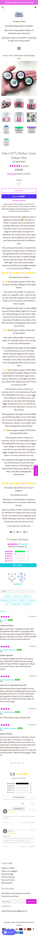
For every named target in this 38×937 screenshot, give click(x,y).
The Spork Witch (21, 922)
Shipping (10, 174)
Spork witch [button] (26, 604)
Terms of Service (8, 880)
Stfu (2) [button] (14, 600)
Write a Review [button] (20, 797)
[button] (15, 166)
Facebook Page (7, 874)
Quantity (19, 180)
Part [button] (7, 604)
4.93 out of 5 (23, 544)
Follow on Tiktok (8, 868)
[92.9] (12, 577)
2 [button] (14, 763)
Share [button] (7, 822)
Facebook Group (8, 877)
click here (32, 38)
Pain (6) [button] (7, 596)
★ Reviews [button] (36, 470)
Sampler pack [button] (16, 604)
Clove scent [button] (31, 600)
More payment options (19, 200)
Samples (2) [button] (26, 596)
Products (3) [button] (16, 596)
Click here (5, 38)
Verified (16, 584)
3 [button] (17, 763)
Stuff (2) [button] (22, 600)
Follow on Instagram (9, 871)
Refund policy (7, 883)
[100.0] (22, 577)
